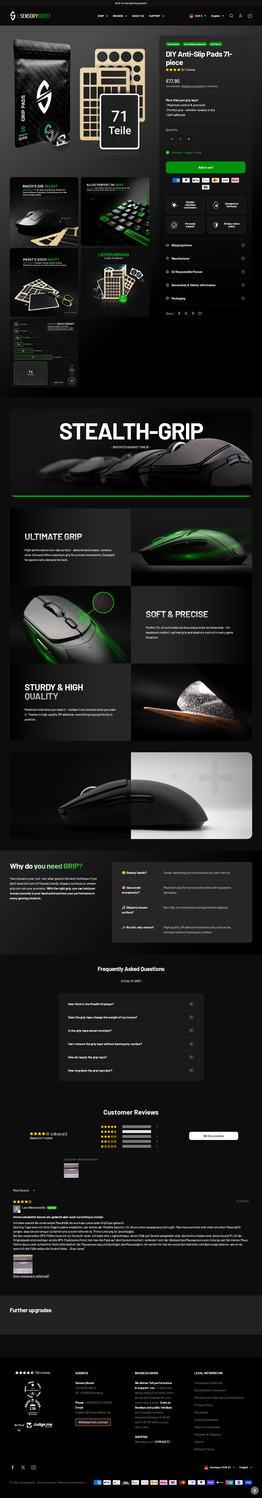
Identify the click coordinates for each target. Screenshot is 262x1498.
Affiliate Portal (204, 1449)
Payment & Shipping (207, 1434)
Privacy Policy (203, 1405)
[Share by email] (199, 313)
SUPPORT (154, 15)
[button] (175, 69)
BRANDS (118, 15)
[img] (22, 1201)
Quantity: (172, 130)
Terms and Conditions (208, 1383)
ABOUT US (138, 15)
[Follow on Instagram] (33, 1467)
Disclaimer (201, 1412)
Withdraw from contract (93, 1422)
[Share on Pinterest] (193, 313)
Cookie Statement (206, 1419)
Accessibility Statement (210, 1390)
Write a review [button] (213, 1136)
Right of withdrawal (207, 1427)
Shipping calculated (192, 86)
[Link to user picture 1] (23, 1264)
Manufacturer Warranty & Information (219, 1397)
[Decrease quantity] (172, 139)
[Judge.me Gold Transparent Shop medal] (33, 1389)
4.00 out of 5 (59, 1133)
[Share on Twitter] (186, 313)
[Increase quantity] (189, 139)
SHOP (101, 15)
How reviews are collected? (31, 1276)
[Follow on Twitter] (23, 1467)
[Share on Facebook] (179, 313)
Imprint (199, 1442)
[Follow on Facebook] (12, 1467)
